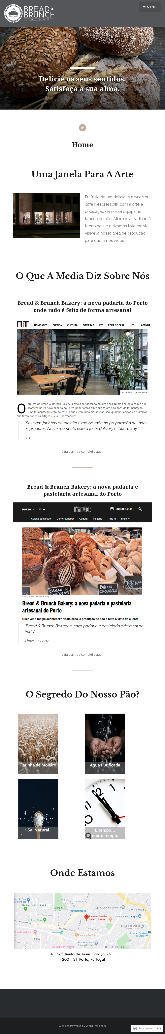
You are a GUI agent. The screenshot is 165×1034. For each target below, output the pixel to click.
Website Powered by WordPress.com (82, 1025)
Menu (152, 7)
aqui (99, 451)
